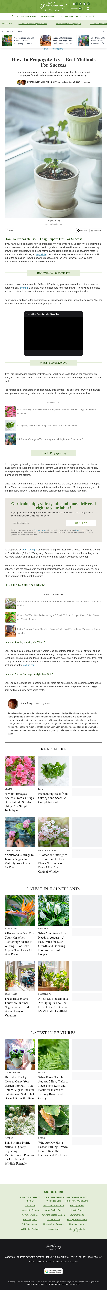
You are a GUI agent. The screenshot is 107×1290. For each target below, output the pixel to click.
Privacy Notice (80, 530)
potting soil (28, 665)
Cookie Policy (95, 1257)
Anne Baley (51, 82)
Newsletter (97, 230)
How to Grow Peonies (53, 1224)
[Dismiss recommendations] (103, 31)
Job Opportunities (30, 1224)
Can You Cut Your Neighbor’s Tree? (33, 24)
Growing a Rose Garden (53, 1215)
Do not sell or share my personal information (53, 1262)
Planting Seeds (77, 1205)
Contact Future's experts (30, 1257)
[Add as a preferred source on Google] (53, 1271)
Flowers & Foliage (71, 16)
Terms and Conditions (57, 1257)
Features (86, 82)
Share (11, 230)
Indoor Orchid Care (53, 1210)
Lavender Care (53, 1220)
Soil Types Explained (77, 1220)
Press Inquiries (30, 1220)
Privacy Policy (78, 1257)
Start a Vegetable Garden (77, 1230)
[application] (53, 333)
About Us (30, 1201)
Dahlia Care (53, 1229)
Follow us (83, 230)
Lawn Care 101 (77, 1215)
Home (45, 49)
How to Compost (77, 1224)
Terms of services (40, 530)
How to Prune (76, 1210)
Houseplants (48, 16)
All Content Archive (30, 1229)
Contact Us (30, 1205)
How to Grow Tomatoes (53, 1205)
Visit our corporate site (90, 1282)
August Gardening (26, 16)
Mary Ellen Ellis (37, 82)
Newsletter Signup (30, 1210)
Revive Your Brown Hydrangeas (68, 24)
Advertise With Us (30, 1215)
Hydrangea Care (53, 1201)
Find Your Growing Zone (77, 1201)
